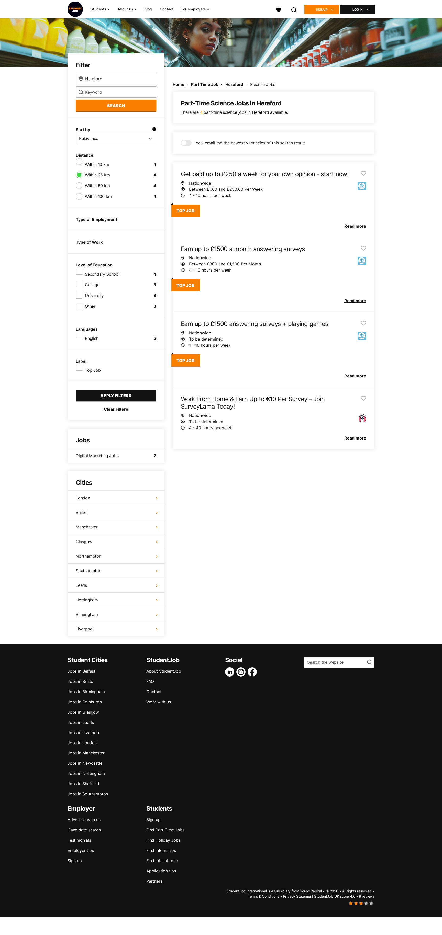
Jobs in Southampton (88, 793)
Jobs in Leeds (81, 722)
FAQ (150, 681)
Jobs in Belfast (81, 671)
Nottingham (87, 599)
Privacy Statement (298, 896)
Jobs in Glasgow (83, 712)
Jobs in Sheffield (83, 783)
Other (90, 306)
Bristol (82, 512)
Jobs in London (82, 742)
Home (178, 84)
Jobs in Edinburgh (85, 701)
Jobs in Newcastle (85, 763)
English (91, 338)
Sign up (75, 860)
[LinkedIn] (230, 672)
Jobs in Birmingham (86, 691)
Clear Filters (116, 409)
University (94, 295)
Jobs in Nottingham (86, 773)
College (92, 284)
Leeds (81, 585)
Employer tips (81, 850)
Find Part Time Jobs (165, 829)
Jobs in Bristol (81, 681)
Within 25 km (97, 174)
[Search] (294, 9)
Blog (148, 9)
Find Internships (161, 850)
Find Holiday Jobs (163, 840)
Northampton (88, 556)
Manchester (87, 527)
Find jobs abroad (162, 860)
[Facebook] (253, 672)
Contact (167, 9)
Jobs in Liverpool (84, 732)
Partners (154, 881)
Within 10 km (97, 164)
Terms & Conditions (263, 896)
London (83, 497)
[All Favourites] (278, 9)
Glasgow (84, 541)
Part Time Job (204, 84)
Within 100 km (98, 196)
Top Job (93, 370)
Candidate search (84, 829)
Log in (357, 10)
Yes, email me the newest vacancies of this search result (250, 142)
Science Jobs (262, 84)
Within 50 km (97, 185)
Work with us (158, 701)
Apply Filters (115, 395)
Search (116, 105)
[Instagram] (242, 672)
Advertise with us (84, 819)
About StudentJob (163, 671)
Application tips (161, 870)
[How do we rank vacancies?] (154, 130)
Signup (322, 10)
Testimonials (79, 840)
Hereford (234, 84)
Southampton (88, 570)
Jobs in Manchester (86, 753)
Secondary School (102, 274)
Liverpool (84, 629)
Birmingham (87, 614)
